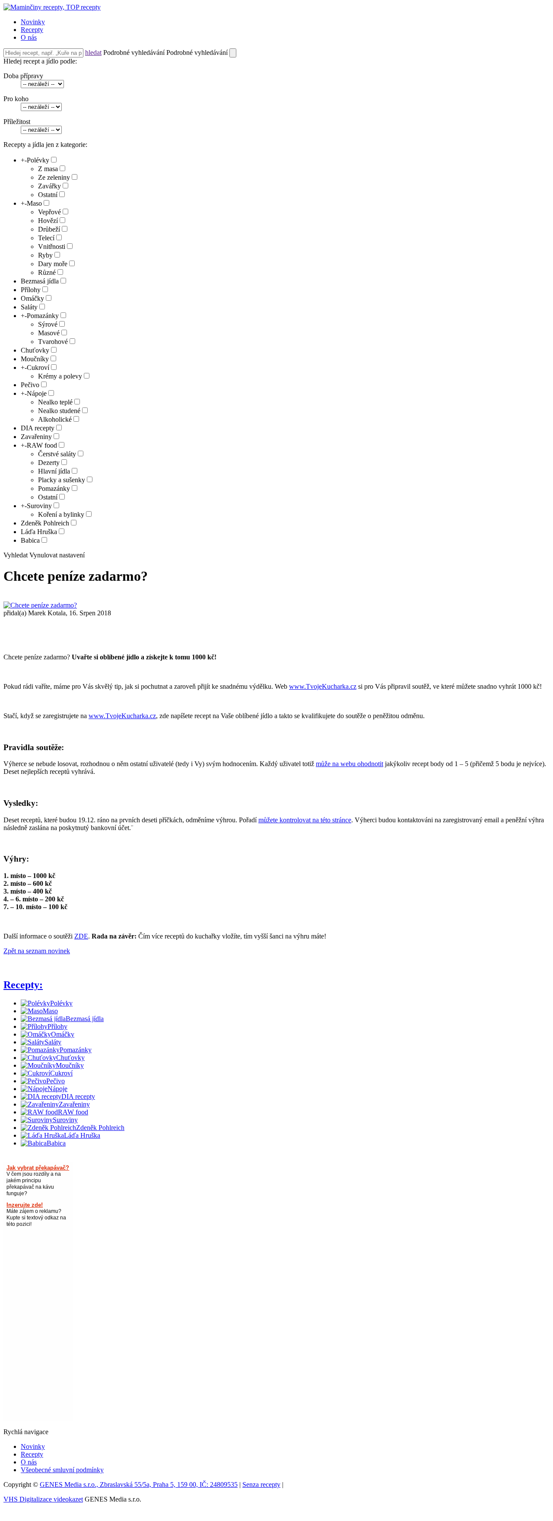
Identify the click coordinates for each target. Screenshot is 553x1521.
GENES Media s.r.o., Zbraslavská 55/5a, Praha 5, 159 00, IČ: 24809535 (139, 1484)
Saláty (29, 307)
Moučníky (35, 359)
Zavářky (49, 186)
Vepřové (49, 212)
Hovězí (48, 220)
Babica (30, 540)
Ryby (45, 255)
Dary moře (52, 263)
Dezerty (49, 462)
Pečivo (30, 384)
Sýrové (47, 324)
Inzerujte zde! (24, 1205)
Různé (47, 272)
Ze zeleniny (54, 177)
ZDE (81, 936)
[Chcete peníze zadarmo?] (40, 605)
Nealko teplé (55, 402)
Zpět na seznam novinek (36, 951)
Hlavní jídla (54, 471)
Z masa (48, 168)
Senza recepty (261, 1484)
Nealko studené (59, 410)
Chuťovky (35, 350)
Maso (34, 203)
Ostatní (47, 194)
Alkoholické (55, 419)
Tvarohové (53, 341)
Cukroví (38, 367)
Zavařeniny (36, 436)
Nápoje (37, 393)
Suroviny (39, 505)
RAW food (42, 445)
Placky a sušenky (61, 480)
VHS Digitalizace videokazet (43, 1499)
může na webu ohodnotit (349, 763)
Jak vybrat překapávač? (37, 1168)
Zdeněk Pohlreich (45, 523)
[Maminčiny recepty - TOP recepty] (52, 7)
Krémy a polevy (60, 376)
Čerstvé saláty (57, 454)
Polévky (38, 160)
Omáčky (32, 298)
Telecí (46, 238)
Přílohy (31, 289)
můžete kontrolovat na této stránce (304, 820)
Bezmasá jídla (40, 281)
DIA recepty (37, 428)
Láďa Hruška (39, 531)
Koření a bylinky (61, 514)
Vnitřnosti (51, 246)
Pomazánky (43, 315)
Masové (49, 333)
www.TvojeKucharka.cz (322, 686)
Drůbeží (49, 229)
